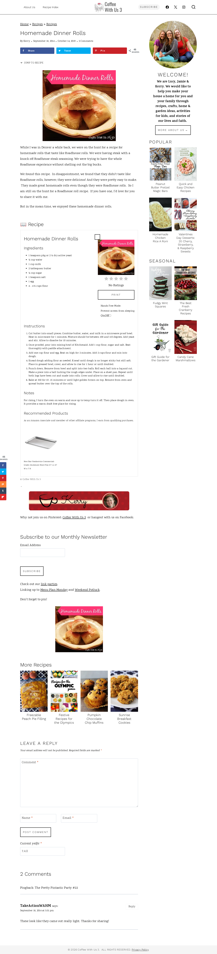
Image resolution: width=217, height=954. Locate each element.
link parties (49, 584)
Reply (132, 907)
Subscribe (149, 6)
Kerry (27, 41)
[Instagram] (184, 7)
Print (116, 294)
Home (24, 24)
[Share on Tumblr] (3, 490)
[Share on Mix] (3, 484)
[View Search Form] (193, 7)
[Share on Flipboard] (3, 497)
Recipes (37, 24)
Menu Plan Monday (54, 590)
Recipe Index (50, 7)
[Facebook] (167, 7)
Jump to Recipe (33, 63)
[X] (175, 7)
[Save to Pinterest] (3, 478)
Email (68, 818)
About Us (29, 7)
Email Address (30, 545)
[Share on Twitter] (3, 471)
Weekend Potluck (87, 590)
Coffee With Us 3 (74, 517)
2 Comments (86, 41)
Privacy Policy (140, 949)
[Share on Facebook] (3, 465)
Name (27, 818)
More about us (171, 130)
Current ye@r (31, 844)
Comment (30, 763)
